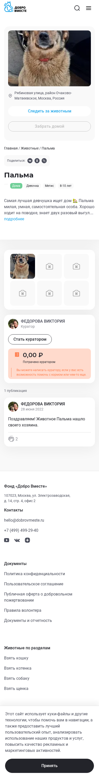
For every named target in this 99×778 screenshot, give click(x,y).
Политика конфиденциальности (34, 573)
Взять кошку (16, 658)
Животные (30, 148)
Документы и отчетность (28, 620)
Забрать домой (49, 126)
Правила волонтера (22, 610)
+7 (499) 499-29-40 (21, 530)
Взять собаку (16, 678)
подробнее (14, 219)
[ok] (37, 161)
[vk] (29, 161)
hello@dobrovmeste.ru (24, 520)
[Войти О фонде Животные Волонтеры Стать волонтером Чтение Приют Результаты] (89, 8)
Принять (49, 765)
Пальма (48, 148)
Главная (11, 148)
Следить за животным (49, 111)
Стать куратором (29, 339)
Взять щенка (16, 688)
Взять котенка (17, 668)
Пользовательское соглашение (33, 584)
